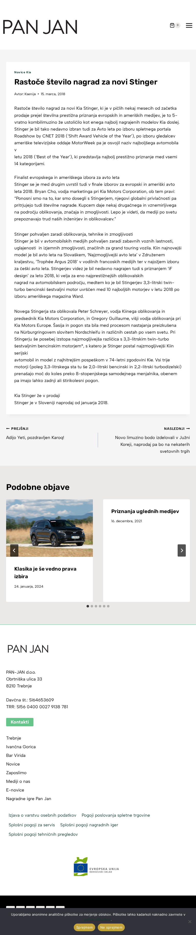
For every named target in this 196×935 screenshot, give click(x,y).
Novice (13, 764)
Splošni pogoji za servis (32, 824)
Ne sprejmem (111, 927)
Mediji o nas (18, 781)
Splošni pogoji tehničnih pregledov (43, 834)
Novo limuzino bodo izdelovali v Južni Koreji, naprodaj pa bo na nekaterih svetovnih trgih (152, 440)
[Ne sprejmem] (189, 921)
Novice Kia (22, 72)
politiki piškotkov (97, 919)
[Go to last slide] (14, 550)
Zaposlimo (16, 772)
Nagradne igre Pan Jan (28, 798)
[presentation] (49, 528)
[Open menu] (189, 25)
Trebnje (13, 738)
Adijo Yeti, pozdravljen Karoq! (35, 433)
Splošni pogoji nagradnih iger (89, 824)
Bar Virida (16, 755)
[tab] (88, 606)
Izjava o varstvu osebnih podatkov (42, 815)
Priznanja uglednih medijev (145, 511)
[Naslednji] (182, 550)
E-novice (15, 789)
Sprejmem (84, 927)
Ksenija (30, 94)
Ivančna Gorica (21, 746)
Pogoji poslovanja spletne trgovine (116, 815)
